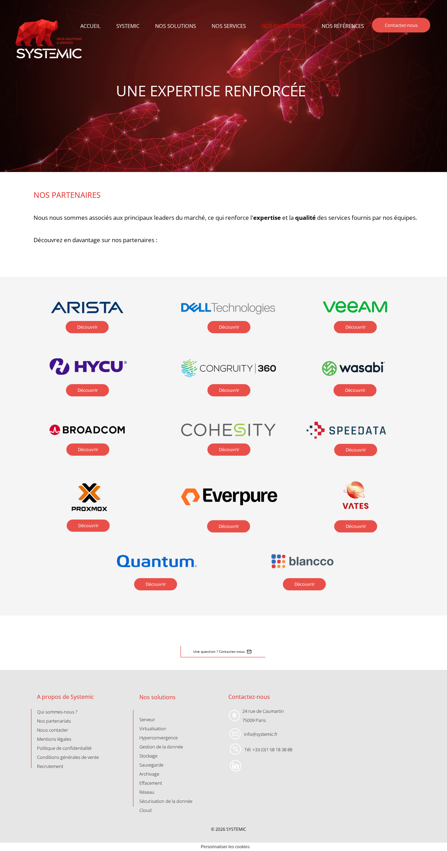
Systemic (127, 25)
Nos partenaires (284, 25)
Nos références (343, 25)
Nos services (229, 25)
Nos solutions (175, 25)
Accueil (90, 25)
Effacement (150, 783)
